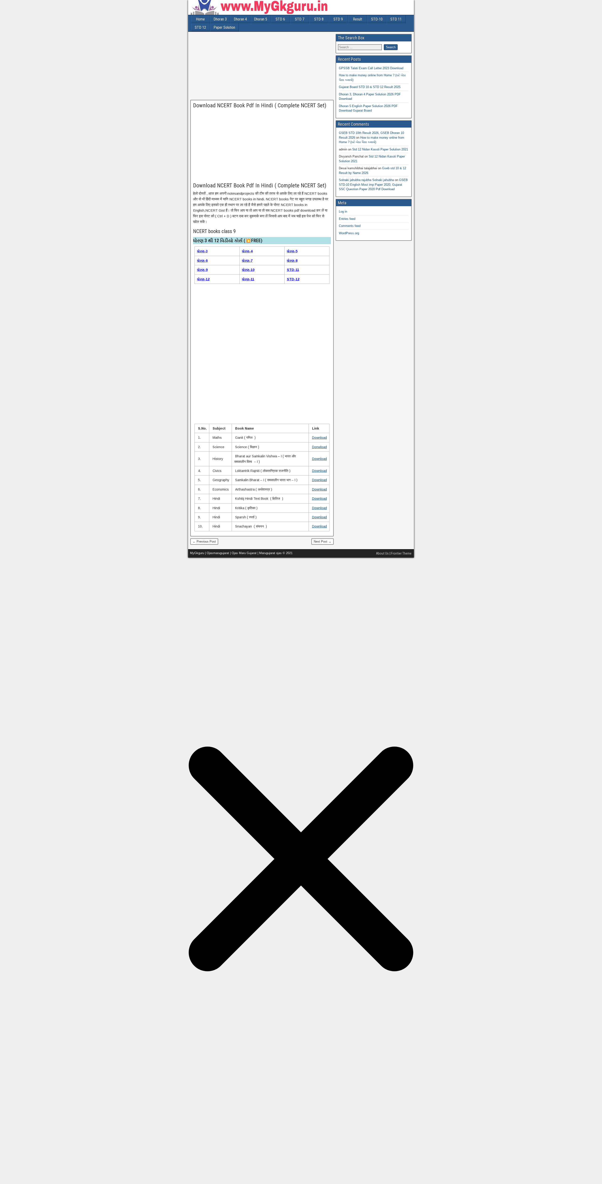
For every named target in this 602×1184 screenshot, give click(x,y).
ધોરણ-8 (292, 260)
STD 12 (200, 27)
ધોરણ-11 (248, 279)
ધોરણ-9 (202, 270)
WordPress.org (349, 233)
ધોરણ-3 (202, 251)
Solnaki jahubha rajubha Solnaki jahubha (366, 180)
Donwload (319, 447)
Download (319, 437)
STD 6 (280, 19)
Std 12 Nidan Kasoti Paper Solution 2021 (380, 149)
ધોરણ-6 (202, 260)
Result (357, 19)
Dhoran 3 (220, 19)
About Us (382, 553)
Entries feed (347, 219)
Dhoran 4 (240, 19)
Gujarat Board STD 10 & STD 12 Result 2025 (369, 87)
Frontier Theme (401, 553)
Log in (343, 211)
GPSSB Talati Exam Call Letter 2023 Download (371, 68)
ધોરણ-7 (247, 260)
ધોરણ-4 (247, 251)
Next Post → (322, 541)
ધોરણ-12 (203, 279)
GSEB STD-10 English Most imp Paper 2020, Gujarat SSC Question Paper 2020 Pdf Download (373, 184)
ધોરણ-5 (292, 251)
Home (200, 19)
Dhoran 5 (260, 19)
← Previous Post (204, 541)
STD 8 (319, 19)
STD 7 (299, 19)
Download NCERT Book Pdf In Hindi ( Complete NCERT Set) (259, 105)
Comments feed (349, 226)
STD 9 (338, 19)
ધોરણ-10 (248, 270)
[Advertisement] (261, 67)
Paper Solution (224, 27)
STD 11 (396, 19)
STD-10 (377, 19)
